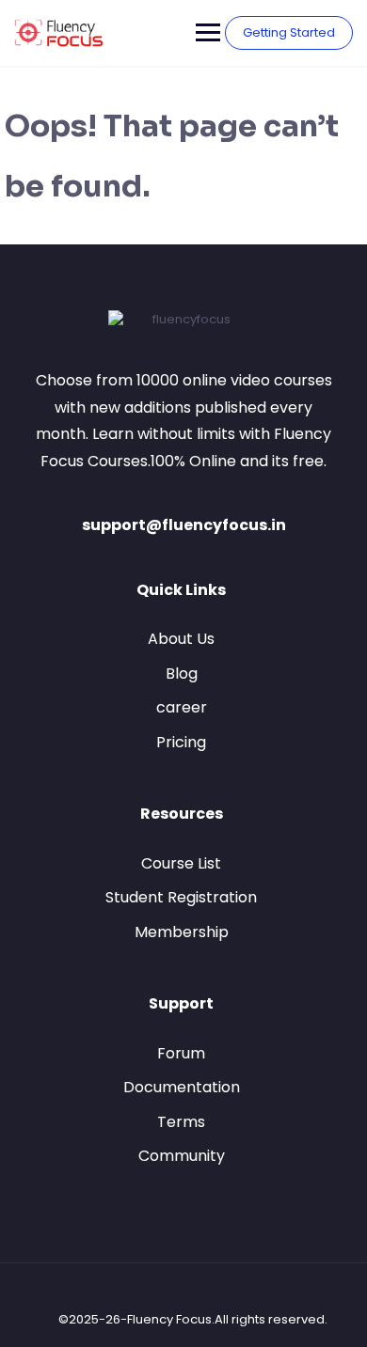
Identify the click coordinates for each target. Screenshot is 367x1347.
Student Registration (181, 897)
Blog (182, 673)
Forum (181, 1053)
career (181, 707)
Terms (181, 1122)
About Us (181, 639)
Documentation (181, 1087)
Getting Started (289, 32)
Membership (182, 932)
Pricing (181, 742)
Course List (181, 863)
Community (181, 1156)
